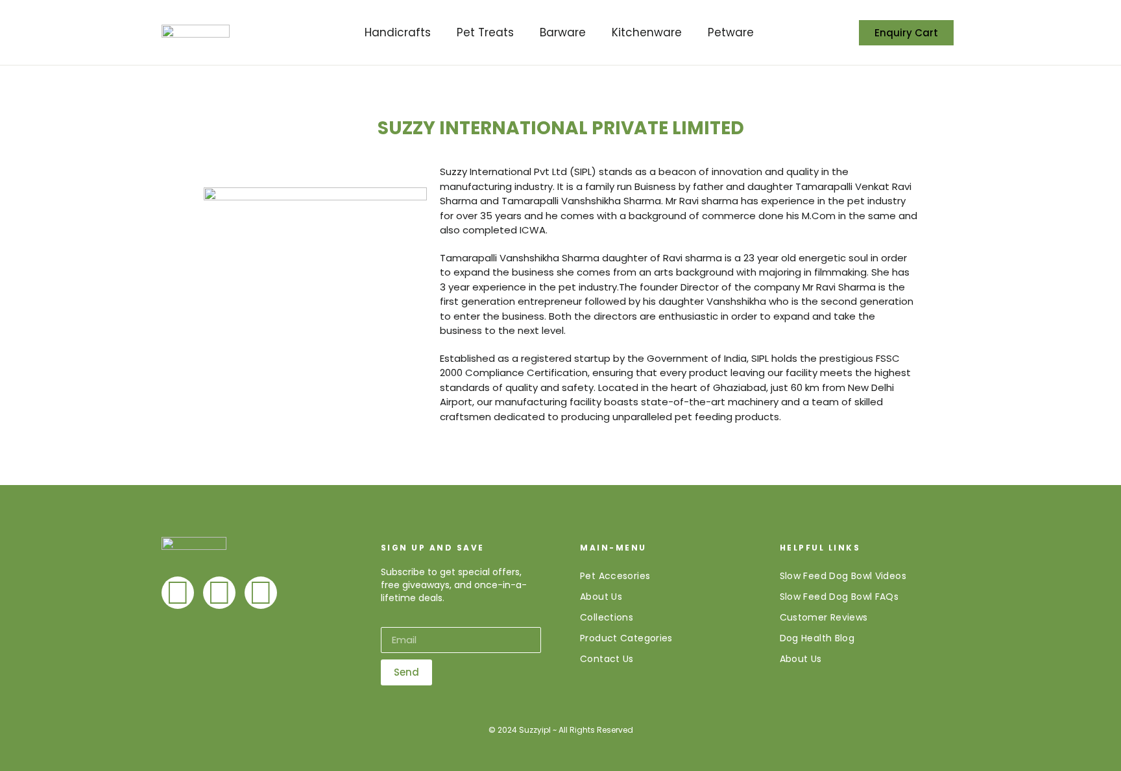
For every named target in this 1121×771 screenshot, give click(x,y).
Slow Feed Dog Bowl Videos (843, 575)
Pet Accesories (615, 575)
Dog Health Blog (817, 638)
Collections (606, 617)
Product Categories (626, 638)
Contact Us (607, 658)
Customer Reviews (824, 617)
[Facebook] (178, 592)
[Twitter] (219, 592)
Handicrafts (398, 32)
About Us (601, 596)
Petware (731, 32)
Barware (563, 32)
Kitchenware (647, 32)
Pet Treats (485, 32)
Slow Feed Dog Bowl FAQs (839, 596)
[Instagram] (261, 592)
